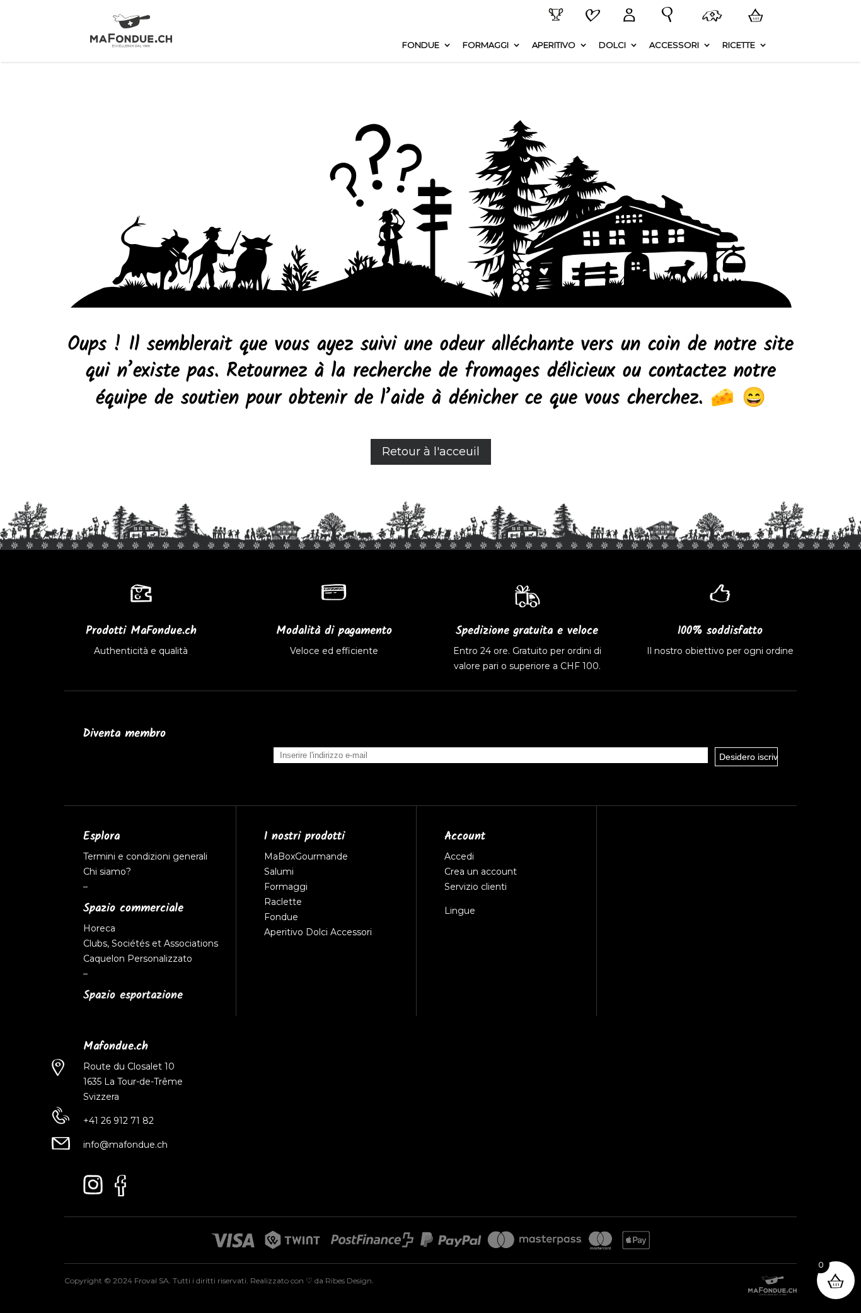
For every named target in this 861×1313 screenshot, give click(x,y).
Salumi (279, 871)
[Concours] (553, 15)
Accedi (459, 856)
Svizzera (101, 1096)
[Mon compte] (626, 16)
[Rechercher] (664, 15)
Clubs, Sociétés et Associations (150, 943)
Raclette (283, 901)
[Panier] (753, 15)
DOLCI (612, 45)
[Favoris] (590, 16)
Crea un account (480, 871)
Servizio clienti (475, 886)
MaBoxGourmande (306, 856)
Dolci (317, 932)
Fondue (281, 917)
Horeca (99, 928)
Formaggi (286, 886)
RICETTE (738, 45)
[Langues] (710, 17)
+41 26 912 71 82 (118, 1120)
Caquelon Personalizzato (137, 958)
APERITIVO (553, 45)
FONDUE (420, 45)
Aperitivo (283, 932)
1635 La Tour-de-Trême (133, 1081)
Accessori (351, 932)
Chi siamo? (107, 871)
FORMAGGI (486, 45)
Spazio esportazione (133, 995)
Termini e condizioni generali (145, 856)
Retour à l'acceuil (431, 451)
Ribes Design (348, 1280)
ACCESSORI (674, 45)
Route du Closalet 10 (129, 1066)
